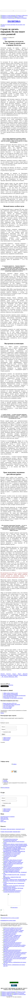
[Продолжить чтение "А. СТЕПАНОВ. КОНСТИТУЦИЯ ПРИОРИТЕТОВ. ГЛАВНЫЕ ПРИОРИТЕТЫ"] (15, 848)
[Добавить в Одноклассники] (8, 18)
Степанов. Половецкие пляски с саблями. (13, 931)
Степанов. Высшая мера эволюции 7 (11, 891)
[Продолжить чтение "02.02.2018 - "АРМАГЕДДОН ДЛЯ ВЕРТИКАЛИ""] (15, 878)
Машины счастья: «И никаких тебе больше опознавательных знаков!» (13, 889)
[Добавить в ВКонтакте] (21, 15)
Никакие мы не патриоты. (9, 941)
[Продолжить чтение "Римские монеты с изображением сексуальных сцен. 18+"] (15, 963)
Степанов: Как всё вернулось (10, 840)
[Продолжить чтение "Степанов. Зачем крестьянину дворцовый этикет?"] (13, 829)
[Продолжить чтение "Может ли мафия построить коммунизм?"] (13, 862)
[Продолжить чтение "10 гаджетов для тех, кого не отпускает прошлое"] (15, 957)
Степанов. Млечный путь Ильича (11, 871)
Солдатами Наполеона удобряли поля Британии (14, 695)
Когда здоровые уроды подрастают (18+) (12, 868)
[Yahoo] (3, 720)
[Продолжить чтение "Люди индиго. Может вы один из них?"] (12, 927)
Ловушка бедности (7, 866)
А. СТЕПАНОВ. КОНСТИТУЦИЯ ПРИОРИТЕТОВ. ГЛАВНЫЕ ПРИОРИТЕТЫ (14, 851)
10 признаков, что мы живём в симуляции (13, 698)
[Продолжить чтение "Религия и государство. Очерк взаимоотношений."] (15, 845)
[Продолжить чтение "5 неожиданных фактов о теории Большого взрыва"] (15, 842)
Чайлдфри (5, 948)
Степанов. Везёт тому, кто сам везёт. (11, 956)
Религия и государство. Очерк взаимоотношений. (14, 846)
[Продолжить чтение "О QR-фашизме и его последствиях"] (12, 852)
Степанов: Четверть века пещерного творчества (14, 953)
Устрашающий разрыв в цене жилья (11, 704)
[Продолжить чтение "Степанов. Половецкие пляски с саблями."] (13, 930)
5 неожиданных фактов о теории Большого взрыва (15, 844)
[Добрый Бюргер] (14, 905)
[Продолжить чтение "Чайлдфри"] (6, 947)
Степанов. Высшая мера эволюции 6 (11, 943)
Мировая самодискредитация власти (11, 951)
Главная (5, 780)
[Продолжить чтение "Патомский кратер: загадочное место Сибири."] (14, 945)
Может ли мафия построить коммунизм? (12, 863)
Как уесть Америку (7, 707)
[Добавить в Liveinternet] (21, 18)
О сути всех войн (7, 708)
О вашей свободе (7, 961)
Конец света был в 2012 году (10, 696)
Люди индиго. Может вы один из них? (12, 929)
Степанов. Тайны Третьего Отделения (12, 861)
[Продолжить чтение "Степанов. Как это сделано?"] (10, 855)
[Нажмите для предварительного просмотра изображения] (14, 25)
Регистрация (6, 740)
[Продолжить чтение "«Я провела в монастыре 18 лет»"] (11, 937)
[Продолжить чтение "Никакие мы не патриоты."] (10, 940)
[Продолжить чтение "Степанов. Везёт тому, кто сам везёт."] (12, 954)
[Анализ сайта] (14, 772)
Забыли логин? (6, 738)
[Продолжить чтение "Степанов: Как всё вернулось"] (10, 839)
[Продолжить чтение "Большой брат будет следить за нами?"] (10, 917)
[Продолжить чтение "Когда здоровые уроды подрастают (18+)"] (13, 867)
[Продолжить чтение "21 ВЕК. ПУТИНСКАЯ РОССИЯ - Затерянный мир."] (15, 873)
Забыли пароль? (7, 737)
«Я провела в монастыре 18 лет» (10, 939)
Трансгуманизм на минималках (10, 694)
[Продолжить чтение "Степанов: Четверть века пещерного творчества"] (15, 952)
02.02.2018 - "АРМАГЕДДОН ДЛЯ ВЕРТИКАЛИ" (15, 879)
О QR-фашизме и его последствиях (11, 853)
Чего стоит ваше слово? (8, 705)
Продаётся (5, 858)
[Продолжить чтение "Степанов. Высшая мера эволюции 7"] (12, 890)
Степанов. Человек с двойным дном (11, 936)
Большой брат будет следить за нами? (8, 920)
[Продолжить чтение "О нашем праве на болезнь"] (10, 932)
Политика (10, 685)
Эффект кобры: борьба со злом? (10, 693)
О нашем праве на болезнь (9, 934)
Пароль (3, 729)
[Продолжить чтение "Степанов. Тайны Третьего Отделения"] (12, 860)
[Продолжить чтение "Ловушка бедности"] (8, 864)
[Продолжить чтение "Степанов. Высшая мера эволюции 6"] (12, 942)
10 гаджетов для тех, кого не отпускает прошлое (14, 958)
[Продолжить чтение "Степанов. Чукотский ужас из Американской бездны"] (15, 882)
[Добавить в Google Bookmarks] (8, 15)
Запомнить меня (7, 732)
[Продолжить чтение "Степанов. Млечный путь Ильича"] (11, 869)
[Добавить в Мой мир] (18, 16)
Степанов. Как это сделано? (9, 856)
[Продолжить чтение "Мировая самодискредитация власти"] (12, 950)
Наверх (2, 713)
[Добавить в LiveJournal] (7, 16)
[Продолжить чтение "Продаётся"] (6, 857)
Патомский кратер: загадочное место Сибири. (14, 946)
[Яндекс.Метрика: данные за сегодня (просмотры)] (5, 787)
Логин (3, 726)
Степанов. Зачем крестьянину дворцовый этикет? (10, 831)
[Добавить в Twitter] (20, 991)
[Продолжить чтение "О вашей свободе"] (7, 959)
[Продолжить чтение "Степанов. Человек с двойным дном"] (12, 935)
